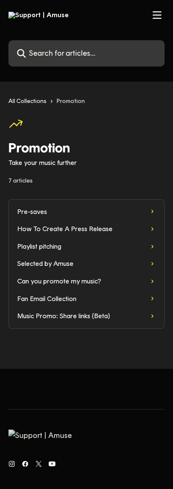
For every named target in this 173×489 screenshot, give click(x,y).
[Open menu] (157, 15)
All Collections (27, 101)
